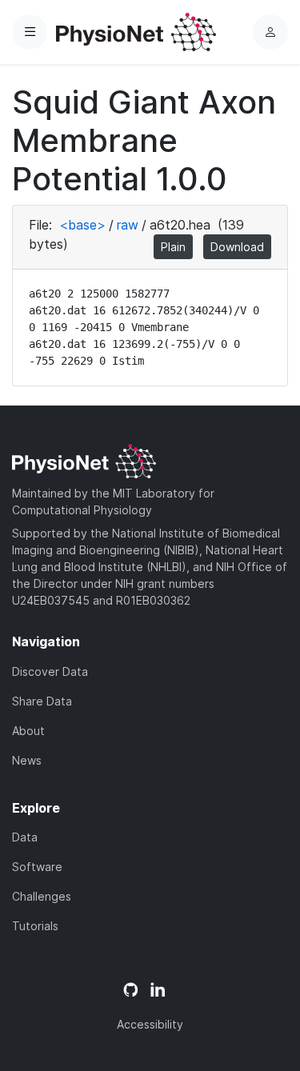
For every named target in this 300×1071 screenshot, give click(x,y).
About (28, 730)
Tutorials (35, 926)
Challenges (41, 896)
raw (127, 225)
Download (237, 247)
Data (25, 837)
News (27, 760)
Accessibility (150, 1024)
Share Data (42, 701)
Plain (173, 247)
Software (37, 866)
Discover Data (50, 671)
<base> (82, 225)
